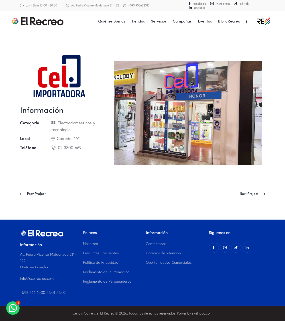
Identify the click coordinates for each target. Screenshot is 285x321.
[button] (13, 308)
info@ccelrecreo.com (37, 278)
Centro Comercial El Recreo (93, 313)
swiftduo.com (202, 313)
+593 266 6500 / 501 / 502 (43, 292)
